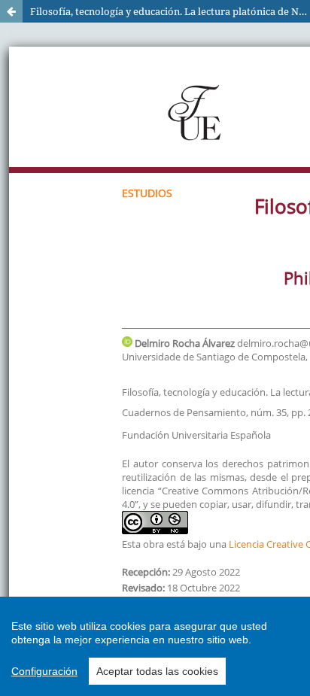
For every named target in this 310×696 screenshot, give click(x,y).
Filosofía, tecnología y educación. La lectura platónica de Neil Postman (170, 11)
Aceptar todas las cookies (157, 671)
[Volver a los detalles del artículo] (11, 11)
